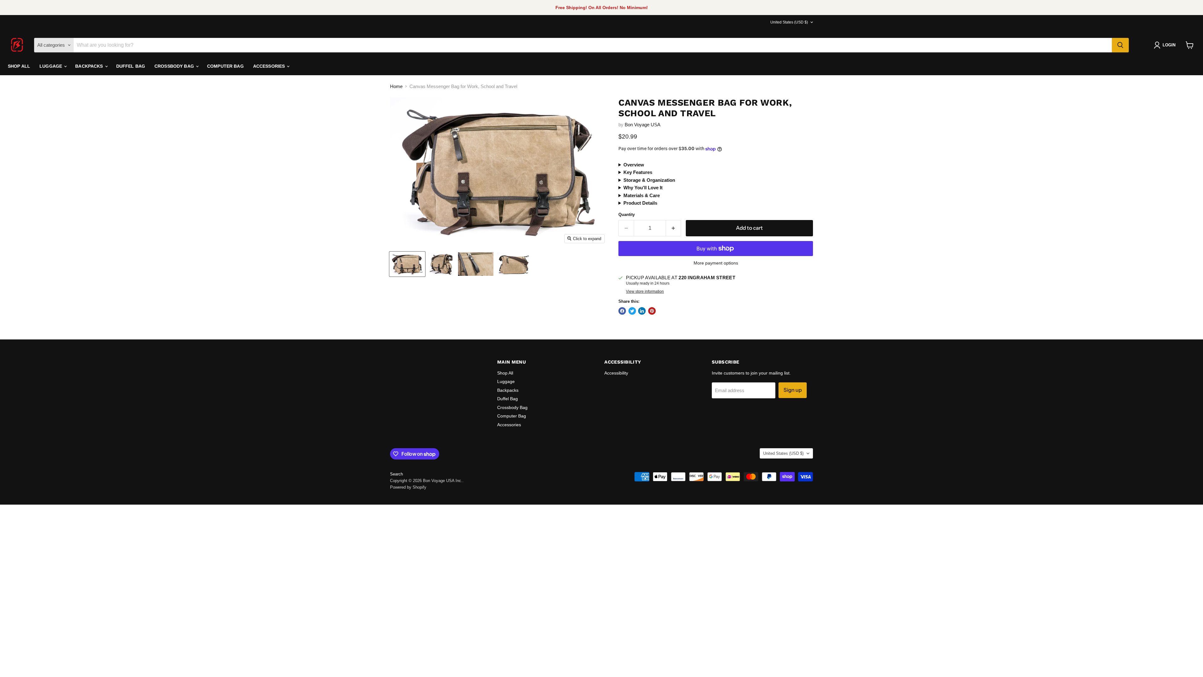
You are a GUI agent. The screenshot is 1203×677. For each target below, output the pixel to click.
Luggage (51, 66)
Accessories (269, 66)
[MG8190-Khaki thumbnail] (407, 264)
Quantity (626, 214)
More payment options (716, 262)
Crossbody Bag (174, 66)
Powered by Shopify (408, 487)
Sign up (793, 390)
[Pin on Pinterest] (652, 311)
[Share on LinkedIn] (642, 311)
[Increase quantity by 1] (673, 228)
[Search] (1120, 45)
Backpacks (89, 66)
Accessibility (616, 372)
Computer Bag (225, 66)
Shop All (19, 66)
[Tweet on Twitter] (632, 311)
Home (396, 86)
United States (789, 22)
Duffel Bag (130, 66)
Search (396, 474)
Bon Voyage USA (642, 124)
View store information (645, 291)
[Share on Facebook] (622, 311)
